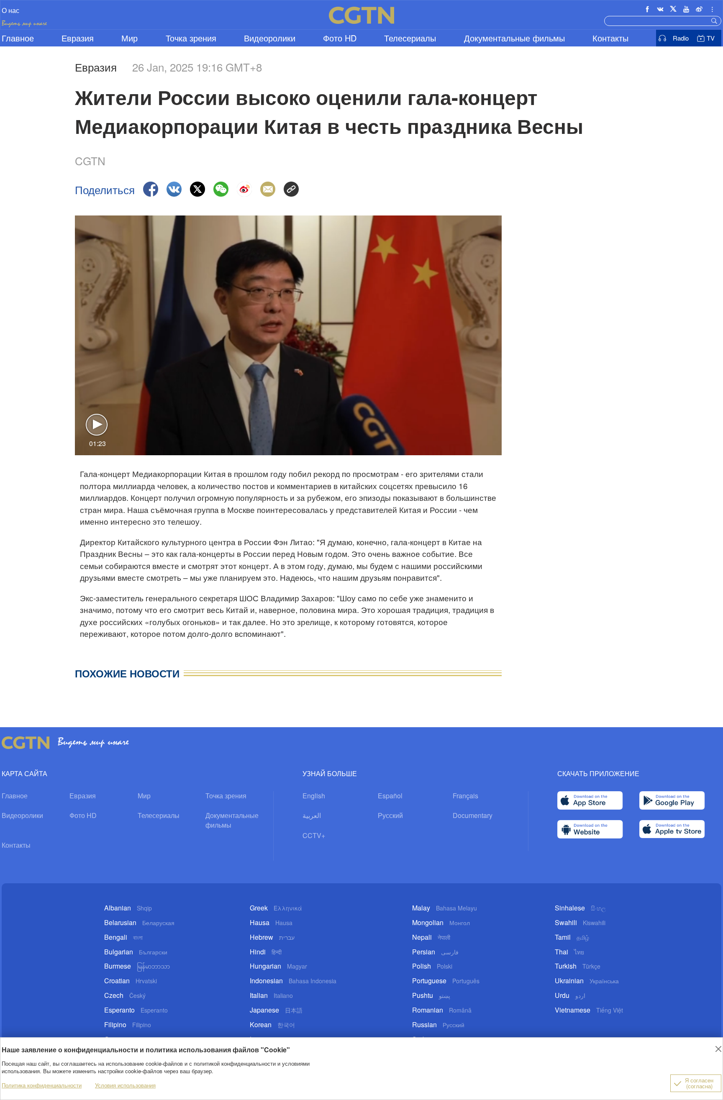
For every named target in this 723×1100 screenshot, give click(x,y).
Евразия (78, 38)
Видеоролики (269, 38)
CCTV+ (314, 835)
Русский (390, 815)
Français (465, 795)
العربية (312, 815)
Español (390, 795)
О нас (10, 10)
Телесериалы (410, 38)
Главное (18, 38)
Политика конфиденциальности (42, 1085)
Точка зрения (191, 38)
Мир (129, 38)
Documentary (472, 815)
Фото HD (339, 38)
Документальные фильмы (514, 38)
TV (711, 37)
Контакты (610, 38)
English (314, 795)
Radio (681, 37)
